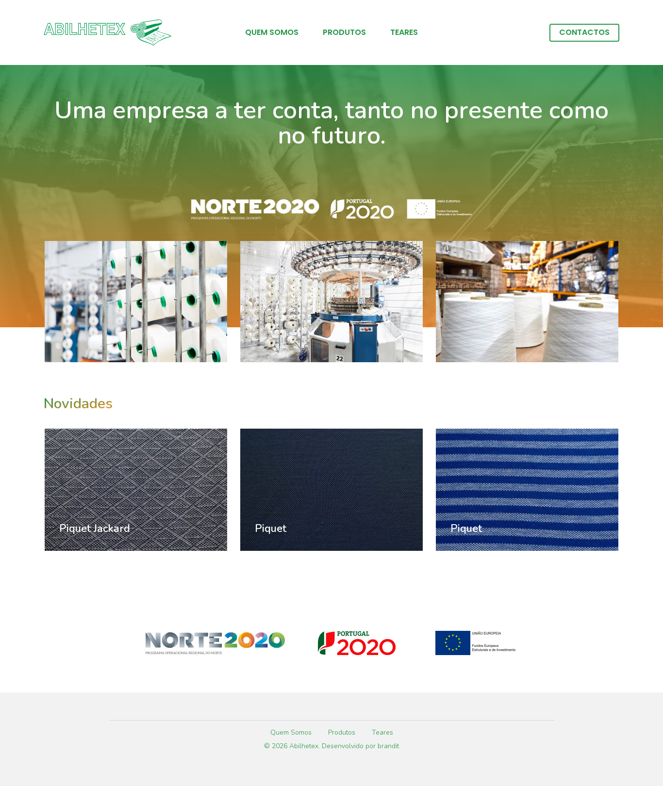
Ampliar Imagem (136, 293)
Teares (404, 32)
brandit (388, 746)
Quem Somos (271, 32)
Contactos (584, 32)
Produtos (344, 32)
